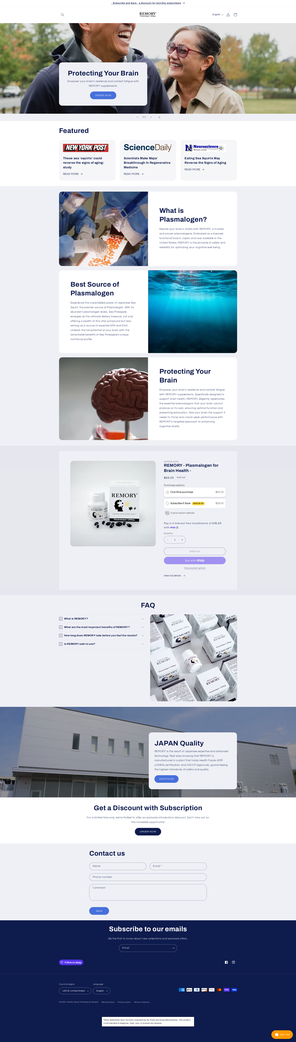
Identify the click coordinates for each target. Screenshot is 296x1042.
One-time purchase (181, 492)
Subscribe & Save (187, 503)
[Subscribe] (173, 948)
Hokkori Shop (73, 1002)
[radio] (167, 492)
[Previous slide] (137, 117)
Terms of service (142, 1002)
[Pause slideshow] (158, 117)
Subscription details (183, 513)
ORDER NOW (103, 95)
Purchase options (174, 485)
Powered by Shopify (89, 1002)
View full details (172, 576)
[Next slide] (151, 117)
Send (99, 911)
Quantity (168, 533)
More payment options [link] (195, 568)
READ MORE (71, 174)
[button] (62, 14)
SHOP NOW (166, 779)
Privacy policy (124, 1002)
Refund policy (108, 1002)
